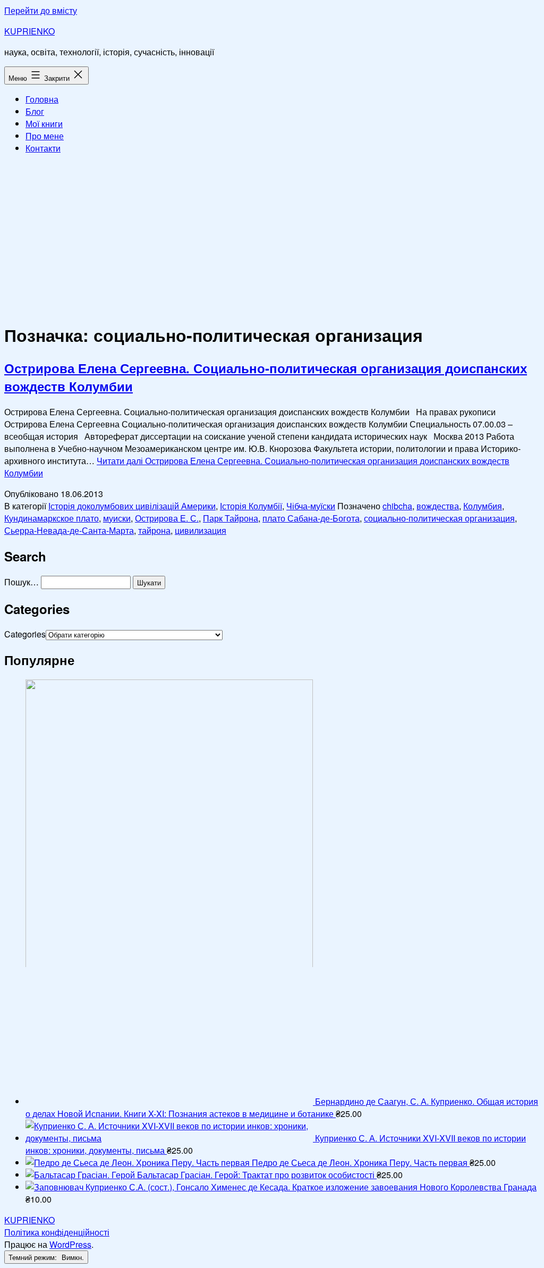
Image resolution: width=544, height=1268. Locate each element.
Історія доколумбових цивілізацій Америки (132, 506)
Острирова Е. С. (167, 518)
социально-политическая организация (439, 518)
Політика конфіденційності (56, 1232)
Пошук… (21, 582)
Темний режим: (33, 1257)
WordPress (70, 1244)
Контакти (43, 148)
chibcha (397, 506)
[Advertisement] (272, 237)
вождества (437, 506)
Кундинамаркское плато (51, 518)
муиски (117, 518)
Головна (42, 99)
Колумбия (482, 506)
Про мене (45, 136)
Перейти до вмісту (40, 10)
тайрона (154, 530)
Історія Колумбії (251, 506)
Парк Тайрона (230, 518)
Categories (25, 634)
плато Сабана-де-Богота (311, 518)
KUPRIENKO (29, 31)
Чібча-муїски (310, 506)
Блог (35, 111)
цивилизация (200, 530)
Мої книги (44, 123)
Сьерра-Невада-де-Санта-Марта (69, 530)
